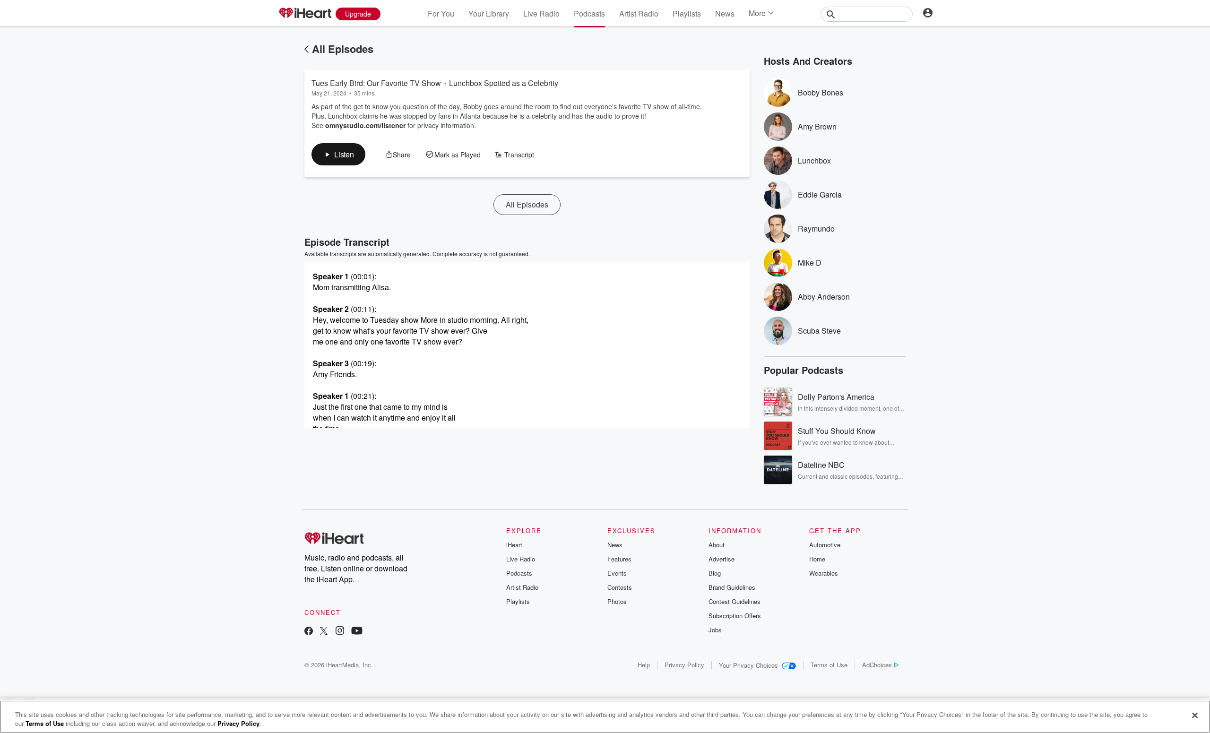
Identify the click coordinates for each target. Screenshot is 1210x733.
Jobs (715, 629)
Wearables (823, 573)
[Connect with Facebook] (308, 631)
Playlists (687, 13)
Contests (619, 587)
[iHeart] (305, 13)
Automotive (824, 544)
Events (617, 573)
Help (644, 664)
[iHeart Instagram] (340, 631)
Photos (617, 601)
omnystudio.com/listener (365, 125)
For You (441, 13)
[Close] (1194, 715)
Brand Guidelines (732, 587)
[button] (338, 154)
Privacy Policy (684, 664)
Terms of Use (829, 664)
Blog (715, 573)
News (725, 13)
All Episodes (342, 48)
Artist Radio (638, 13)
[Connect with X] (324, 631)
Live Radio (541, 13)
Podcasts (589, 13)
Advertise (722, 558)
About (717, 544)
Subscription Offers (735, 615)
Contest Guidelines (735, 601)
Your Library (488, 13)
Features (619, 558)
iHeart (514, 544)
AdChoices (877, 664)
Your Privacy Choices (748, 665)
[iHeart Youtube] (357, 631)
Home (817, 558)
